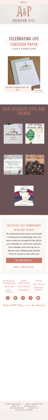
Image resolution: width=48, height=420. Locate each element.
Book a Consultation (24, 282)
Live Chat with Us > (24, 260)
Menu (23, 2)
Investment (24, 290)
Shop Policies (39, 284)
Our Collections (17, 408)
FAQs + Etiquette (9, 291)
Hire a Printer (24, 286)
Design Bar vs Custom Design (9, 282)
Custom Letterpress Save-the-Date (17, 88)
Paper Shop (9, 286)
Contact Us (33, 408)
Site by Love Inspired (24, 410)
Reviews (39, 281)
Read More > (39, 90)
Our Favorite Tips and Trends (24, 111)
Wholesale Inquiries (39, 288)
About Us (15, 406)
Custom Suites (30, 406)
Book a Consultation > (24, 267)
